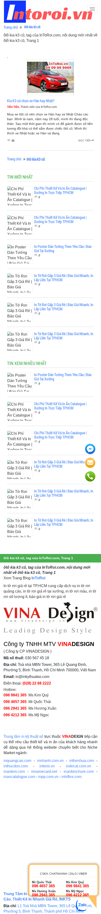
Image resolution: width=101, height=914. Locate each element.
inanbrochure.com (79, 771)
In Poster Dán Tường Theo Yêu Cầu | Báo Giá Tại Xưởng (63, 248)
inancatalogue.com (19, 777)
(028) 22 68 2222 (37, 683)
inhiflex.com (72, 777)
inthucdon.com (16, 766)
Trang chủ (11, 27)
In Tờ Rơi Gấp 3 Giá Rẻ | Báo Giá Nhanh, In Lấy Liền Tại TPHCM (63, 277)
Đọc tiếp (84, 140)
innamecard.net (44, 771)
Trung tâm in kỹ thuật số (23, 736)
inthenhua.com (81, 761)
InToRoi (38, 578)
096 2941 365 (15, 708)
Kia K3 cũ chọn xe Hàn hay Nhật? (30, 100)
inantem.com (14, 771)
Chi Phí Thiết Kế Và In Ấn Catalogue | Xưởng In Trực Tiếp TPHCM (60, 190)
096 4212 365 (15, 715)
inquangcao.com (17, 761)
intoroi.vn (47, 766)
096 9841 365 (15, 695)
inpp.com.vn (48, 777)
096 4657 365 (15, 702)
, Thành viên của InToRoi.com (32, 107)
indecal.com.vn (78, 766)
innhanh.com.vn (50, 761)
